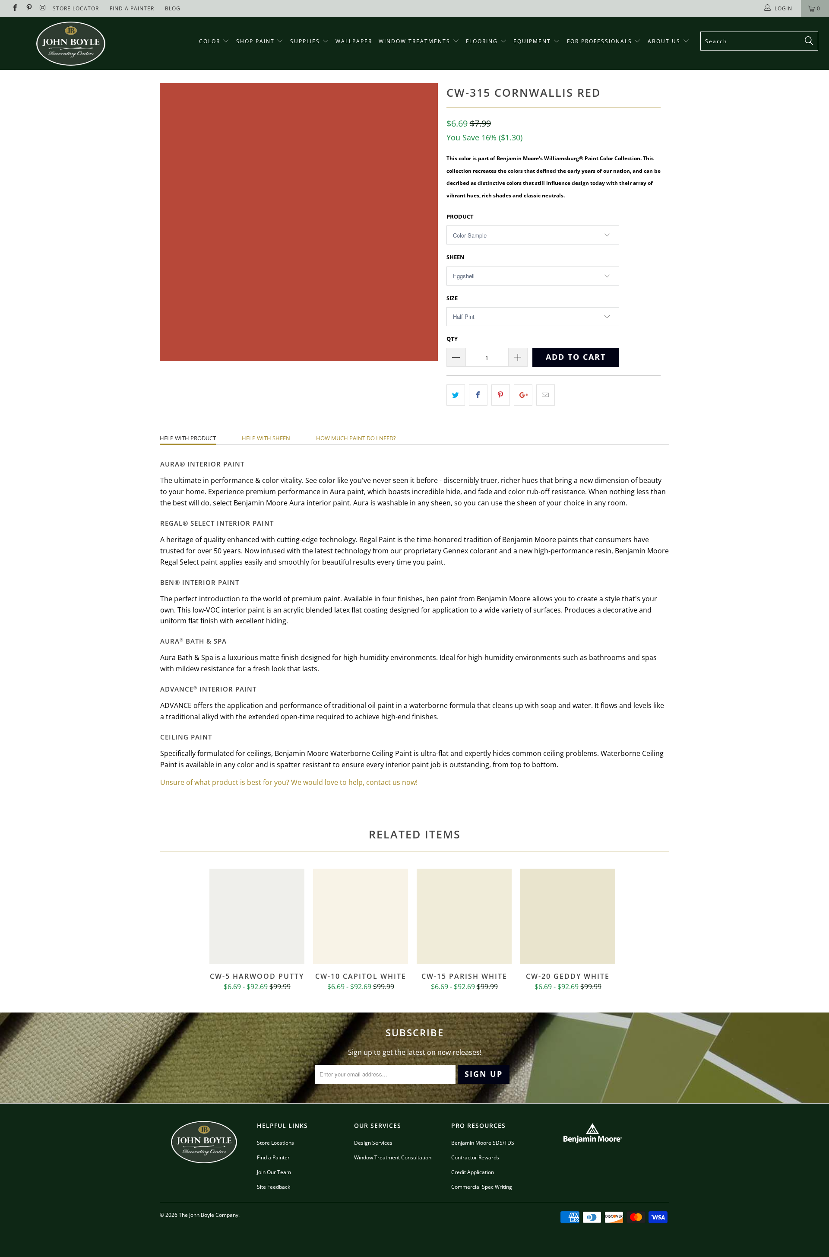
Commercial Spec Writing (481, 1186)
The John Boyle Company (208, 1215)
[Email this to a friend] (545, 395)
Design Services (373, 1142)
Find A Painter (132, 8)
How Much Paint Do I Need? (356, 438)
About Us (665, 41)
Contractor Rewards (475, 1157)
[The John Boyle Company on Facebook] (14, 8)
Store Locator (76, 8)
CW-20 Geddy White (567, 916)
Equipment (533, 41)
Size (452, 298)
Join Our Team (274, 1172)
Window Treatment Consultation (392, 1157)
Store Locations (275, 1142)
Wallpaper (353, 41)
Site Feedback (273, 1186)
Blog (172, 8)
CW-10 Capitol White (360, 916)
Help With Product (188, 438)
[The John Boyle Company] (71, 43)
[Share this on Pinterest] (500, 395)
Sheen (455, 257)
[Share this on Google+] (523, 395)
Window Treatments (415, 41)
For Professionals (600, 41)
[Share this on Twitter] (455, 395)
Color (209, 41)
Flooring (482, 41)
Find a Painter (273, 1157)
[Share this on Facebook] (478, 395)
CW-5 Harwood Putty (256, 916)
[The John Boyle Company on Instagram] (42, 8)
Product (460, 216)
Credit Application (472, 1172)
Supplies (305, 41)
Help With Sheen (266, 438)
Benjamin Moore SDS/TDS (482, 1142)
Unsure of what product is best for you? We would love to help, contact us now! (289, 782)
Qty (452, 339)
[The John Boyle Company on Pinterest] (28, 8)
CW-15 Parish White (464, 916)
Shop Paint (255, 41)
